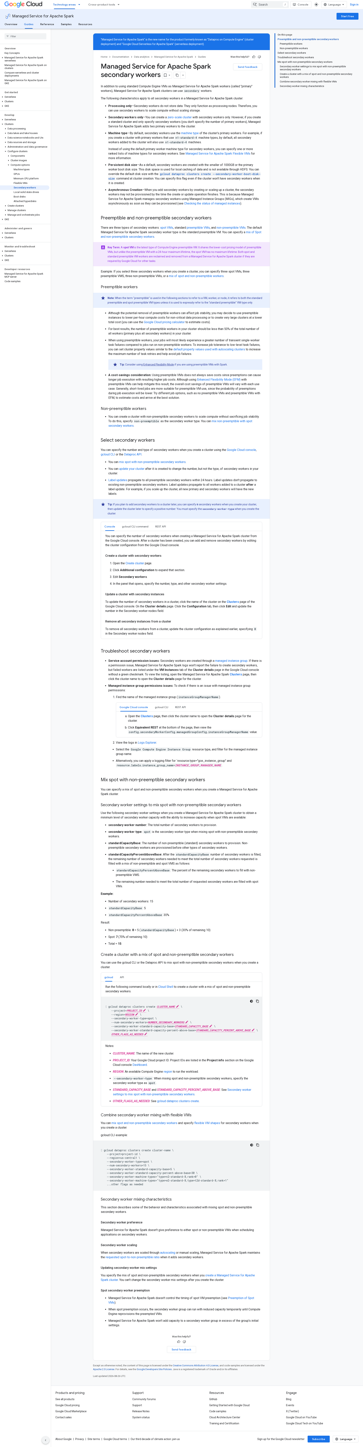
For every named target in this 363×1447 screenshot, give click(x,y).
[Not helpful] (259, 57)
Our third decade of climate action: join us (155, 1439)
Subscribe (318, 1439)
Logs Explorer (147, 742)
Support (137, 1405)
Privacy (79, 1439)
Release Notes (141, 1411)
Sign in (354, 4)
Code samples (217, 1411)
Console (303, 4)
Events (290, 1405)
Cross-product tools (101, 4)
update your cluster (131, 469)
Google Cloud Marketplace (71, 1411)
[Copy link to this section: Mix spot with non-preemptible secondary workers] (209, 780)
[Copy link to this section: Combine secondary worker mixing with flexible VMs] (195, 1115)
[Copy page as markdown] (177, 75)
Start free (347, 16)
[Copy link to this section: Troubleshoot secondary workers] (174, 651)
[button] (24, 59)
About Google (63, 1439)
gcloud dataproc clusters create (178, 1101)
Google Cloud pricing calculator (164, 322)
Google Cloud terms (115, 1439)
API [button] (122, 977)
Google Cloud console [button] (133, 707)
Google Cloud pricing (67, 1405)
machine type (190, 133)
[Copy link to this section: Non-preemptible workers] (150, 409)
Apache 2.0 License (103, 1369)
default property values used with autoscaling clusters (209, 349)
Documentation (120, 56)
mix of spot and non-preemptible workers (196, 276)
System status (141, 1417)
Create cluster (135, 563)
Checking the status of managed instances (212, 203)
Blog (288, 1399)
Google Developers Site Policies (154, 1369)
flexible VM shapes (207, 1123)
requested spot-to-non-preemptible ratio (133, 1257)
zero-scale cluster (180, 117)
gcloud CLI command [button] (135, 526)
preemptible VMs (198, 227)
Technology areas (64, 4)
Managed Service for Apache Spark (43, 16)
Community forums (144, 1399)
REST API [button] (160, 526)
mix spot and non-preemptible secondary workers (144, 1123)
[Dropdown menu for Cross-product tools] (119, 4)
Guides (28, 24)
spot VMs (166, 227)
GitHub (213, 1399)
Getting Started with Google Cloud (229, 1405)
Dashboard (140, 1065)
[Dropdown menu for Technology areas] (80, 4)
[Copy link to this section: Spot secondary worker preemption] (153, 1290)
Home (104, 56)
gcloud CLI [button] (161, 707)
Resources (85, 24)
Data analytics (141, 56)
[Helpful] (254, 57)
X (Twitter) (292, 1411)
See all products (64, 1399)
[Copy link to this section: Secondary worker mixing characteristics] (175, 1199)
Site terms (94, 1439)
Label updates (117, 480)
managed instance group (231, 661)
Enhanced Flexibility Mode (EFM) (218, 379)
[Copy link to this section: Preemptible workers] (141, 287)
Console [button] (109, 526)
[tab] (110, 526)
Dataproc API (133, 454)
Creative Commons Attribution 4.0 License (195, 1365)
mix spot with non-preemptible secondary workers (152, 462)
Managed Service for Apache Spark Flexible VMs (217, 153)
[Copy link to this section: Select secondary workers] (158, 440)
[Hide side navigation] (45, 1440)
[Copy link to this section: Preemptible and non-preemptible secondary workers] (215, 218)
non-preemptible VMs (231, 227)
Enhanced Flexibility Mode (158, 364)
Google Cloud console (241, 450)
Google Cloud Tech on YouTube (304, 1423)
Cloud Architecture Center (224, 1417)
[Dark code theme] (251, 1001)
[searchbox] (25, 36)
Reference (47, 24)
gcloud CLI (108, 454)
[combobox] (270, 4)
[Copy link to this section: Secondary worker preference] (146, 1222)
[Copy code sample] (257, 1001)
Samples (66, 24)
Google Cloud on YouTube (301, 1417)
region (168, 1071)
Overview (11, 24)
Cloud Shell (165, 987)
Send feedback (248, 67)
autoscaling (167, 1252)
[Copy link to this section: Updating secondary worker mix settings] (160, 1268)
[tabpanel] (181, 585)
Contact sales (63, 1417)
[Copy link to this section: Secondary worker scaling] (141, 1245)
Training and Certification (224, 1423)
